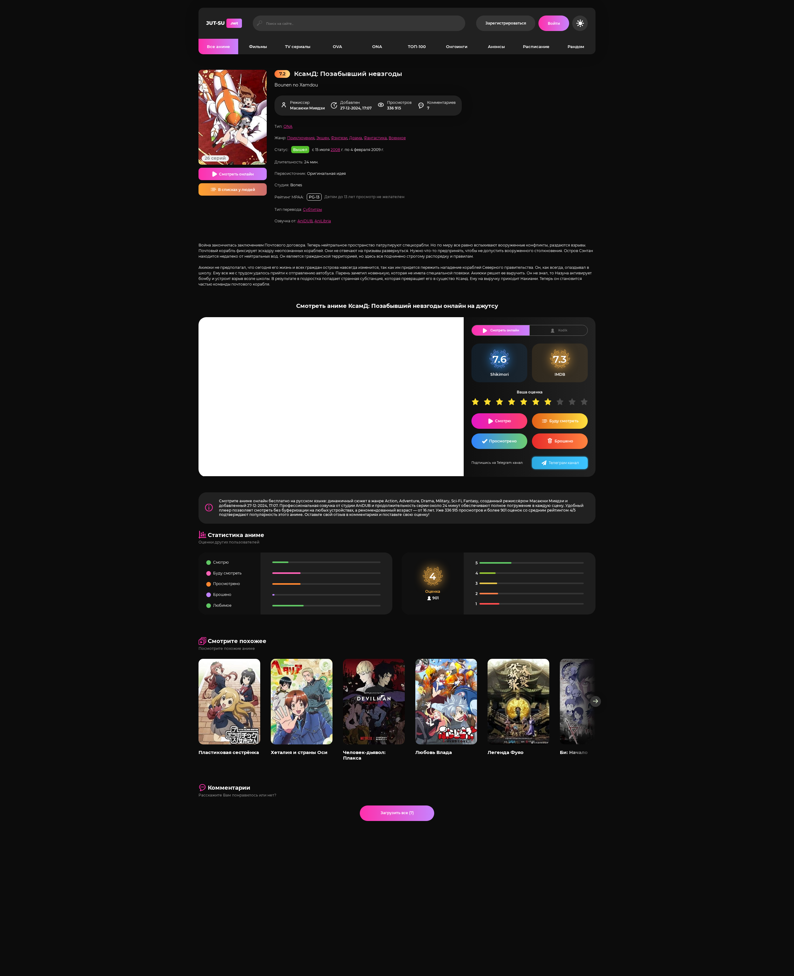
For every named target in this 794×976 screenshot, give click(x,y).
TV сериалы (297, 46)
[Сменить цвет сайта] (580, 23)
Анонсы (496, 46)
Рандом (576, 46)
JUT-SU (222, 23)
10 (586, 402)
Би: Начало (574, 752)
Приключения (300, 137)
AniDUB (305, 221)
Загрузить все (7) (397, 812)
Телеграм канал (564, 462)
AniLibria (322, 221)
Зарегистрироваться (505, 23)
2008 (335, 149)
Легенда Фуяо (506, 752)
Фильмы (258, 46)
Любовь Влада (433, 752)
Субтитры (312, 209)
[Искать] (259, 23)
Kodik (562, 330)
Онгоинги (456, 46)
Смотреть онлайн (236, 174)
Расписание (536, 46)
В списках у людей (236, 189)
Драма (355, 137)
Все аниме (218, 46)
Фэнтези (339, 137)
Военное (397, 137)
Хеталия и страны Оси (299, 752)
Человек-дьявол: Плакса (364, 755)
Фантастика (375, 137)
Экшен (322, 137)
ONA (377, 46)
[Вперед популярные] (595, 701)
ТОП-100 (417, 46)
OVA (337, 46)
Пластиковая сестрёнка (228, 752)
